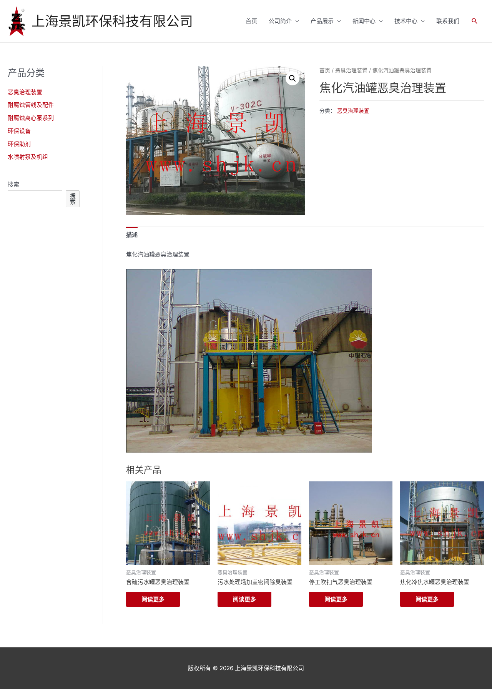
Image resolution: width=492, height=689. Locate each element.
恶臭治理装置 (25, 92)
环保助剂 (19, 144)
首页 (251, 21)
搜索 (13, 184)
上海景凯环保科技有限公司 (112, 21)
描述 (132, 234)
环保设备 (19, 131)
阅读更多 (153, 599)
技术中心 (405, 21)
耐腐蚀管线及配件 (31, 104)
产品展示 (322, 21)
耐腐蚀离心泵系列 (31, 117)
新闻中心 (364, 21)
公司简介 (280, 21)
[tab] (132, 235)
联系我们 (447, 21)
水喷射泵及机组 (28, 156)
